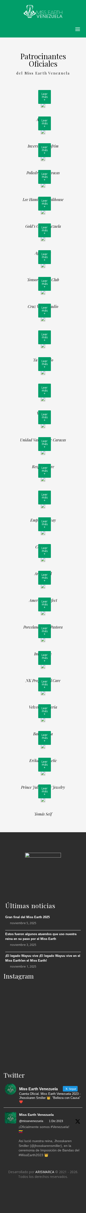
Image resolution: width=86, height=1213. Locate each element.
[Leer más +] (43, 105)
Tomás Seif (43, 813)
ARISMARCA (44, 1172)
